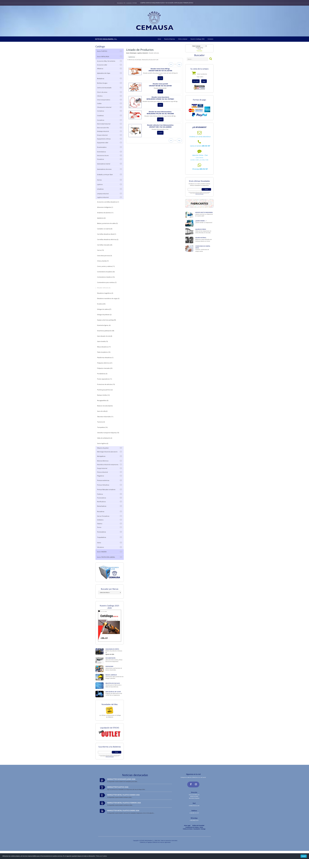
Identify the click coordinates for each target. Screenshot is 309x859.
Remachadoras (109, 506)
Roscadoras (109, 511)
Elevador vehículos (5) (103, 288)
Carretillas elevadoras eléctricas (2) (107, 239)
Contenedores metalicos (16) (106, 277)
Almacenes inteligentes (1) (105, 207)
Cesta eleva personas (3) (104, 255)
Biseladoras (109, 78)
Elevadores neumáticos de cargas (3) (108, 298)
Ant (171, 64)
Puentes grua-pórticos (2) (105, 390)
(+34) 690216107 (194, 820)
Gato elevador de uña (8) (104, 336)
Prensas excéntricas (109, 480)
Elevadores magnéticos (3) (105, 293)
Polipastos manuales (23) (104, 368)
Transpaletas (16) (102, 427)
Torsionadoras (109, 532)
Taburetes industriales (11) (105, 416)
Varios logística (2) (102, 443)
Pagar (204, 81)
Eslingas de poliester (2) (104, 314)
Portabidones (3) (102, 374)
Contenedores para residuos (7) (106, 282)
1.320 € (160, 119)
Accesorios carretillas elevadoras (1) (108, 202)
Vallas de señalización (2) (104, 438)
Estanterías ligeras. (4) (103, 325)
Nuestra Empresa (169, 39)
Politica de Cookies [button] (101, 856)
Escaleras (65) (101, 304)
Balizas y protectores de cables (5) (107, 223)
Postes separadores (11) (104, 379)
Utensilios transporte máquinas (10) (108, 433)
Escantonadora (109, 147)
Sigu (179, 64)
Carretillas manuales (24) (104, 245)
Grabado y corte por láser (109, 174)
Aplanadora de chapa (109, 73)
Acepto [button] (304, 856)
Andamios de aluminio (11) (105, 213)
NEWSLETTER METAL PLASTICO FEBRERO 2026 (124, 803)
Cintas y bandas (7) (103, 261)
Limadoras (109, 189)
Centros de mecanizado (109, 88)
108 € (160, 105)
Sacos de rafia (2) (102, 411)
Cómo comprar (182, 39)
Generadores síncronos (109, 169)
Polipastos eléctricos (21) (104, 363)
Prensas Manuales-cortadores (109, 489)
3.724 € (160, 132)
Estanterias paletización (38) (105, 331)
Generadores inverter (109, 164)
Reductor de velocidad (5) (105, 406)
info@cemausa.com (194, 805)
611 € (160, 78)
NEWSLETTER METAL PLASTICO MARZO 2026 (123, 795)
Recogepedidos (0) (102, 400)
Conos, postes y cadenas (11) (106, 266)
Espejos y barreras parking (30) (106, 320)
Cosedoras (109, 115)
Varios (109, 543)
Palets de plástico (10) (103, 352)
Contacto (210, 39)
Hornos (109, 180)
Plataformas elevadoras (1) (105, 357)
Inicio (159, 39)
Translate (199, 51)
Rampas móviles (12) (103, 395)
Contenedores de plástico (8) (106, 272)
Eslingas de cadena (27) (104, 309)
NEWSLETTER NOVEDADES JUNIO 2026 (121, 779)
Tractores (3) (101, 422)
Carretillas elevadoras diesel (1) (106, 234)
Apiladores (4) (101, 218)
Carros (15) (100, 250)
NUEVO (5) (132, 57)
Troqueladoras (109, 537)
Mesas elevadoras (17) (104, 347)
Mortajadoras (109, 456)
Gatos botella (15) (102, 341)
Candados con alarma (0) (104, 229)
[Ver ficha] (135, 71)
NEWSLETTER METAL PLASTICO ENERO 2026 (123, 811)
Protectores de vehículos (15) (106, 384)
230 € (160, 91)
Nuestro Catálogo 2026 (197, 39)
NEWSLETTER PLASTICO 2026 (117, 787)
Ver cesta (195, 81)
